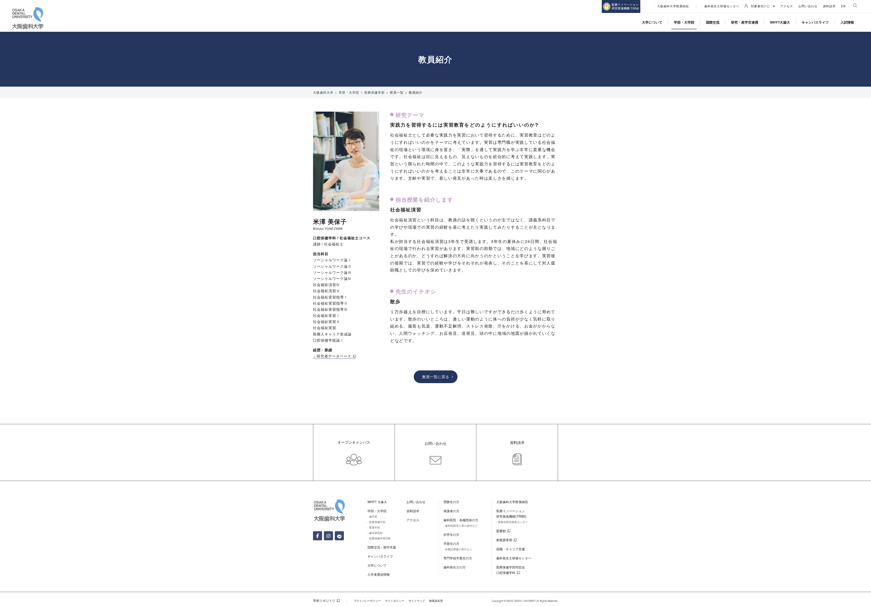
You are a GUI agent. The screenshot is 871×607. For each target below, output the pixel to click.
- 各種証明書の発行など (457, 549)
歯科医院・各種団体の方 (460, 520)
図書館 (501, 531)
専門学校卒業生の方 (457, 558)
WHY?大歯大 (780, 22)
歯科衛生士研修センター (721, 6)
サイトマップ (417, 600)
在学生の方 (451, 534)
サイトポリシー (394, 600)
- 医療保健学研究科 (379, 538)
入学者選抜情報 (378, 574)
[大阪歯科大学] (28, 18)
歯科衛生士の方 (454, 567)
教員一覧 (397, 92)
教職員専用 (504, 540)
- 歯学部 (372, 516)
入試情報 (847, 22)
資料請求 (829, 6)
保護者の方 (451, 511)
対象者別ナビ (760, 6)
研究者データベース (334, 356)
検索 (855, 5)
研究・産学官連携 (744, 22)
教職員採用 (436, 600)
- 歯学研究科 (375, 533)
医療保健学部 (374, 92)
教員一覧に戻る (435, 376)
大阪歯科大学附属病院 (673, 6)
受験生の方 (451, 501)
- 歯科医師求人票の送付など (460, 525)
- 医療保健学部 (376, 522)
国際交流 (712, 22)
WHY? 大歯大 (377, 501)
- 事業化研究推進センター (512, 522)
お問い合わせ (807, 6)
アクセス (786, 6)
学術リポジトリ (324, 600)
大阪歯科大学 (323, 92)
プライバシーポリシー (367, 600)
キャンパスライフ (815, 22)
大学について (652, 22)
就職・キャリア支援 (510, 549)
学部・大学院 (684, 22)
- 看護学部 (373, 527)
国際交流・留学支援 (381, 547)
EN (843, 6)
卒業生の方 (451, 543)
